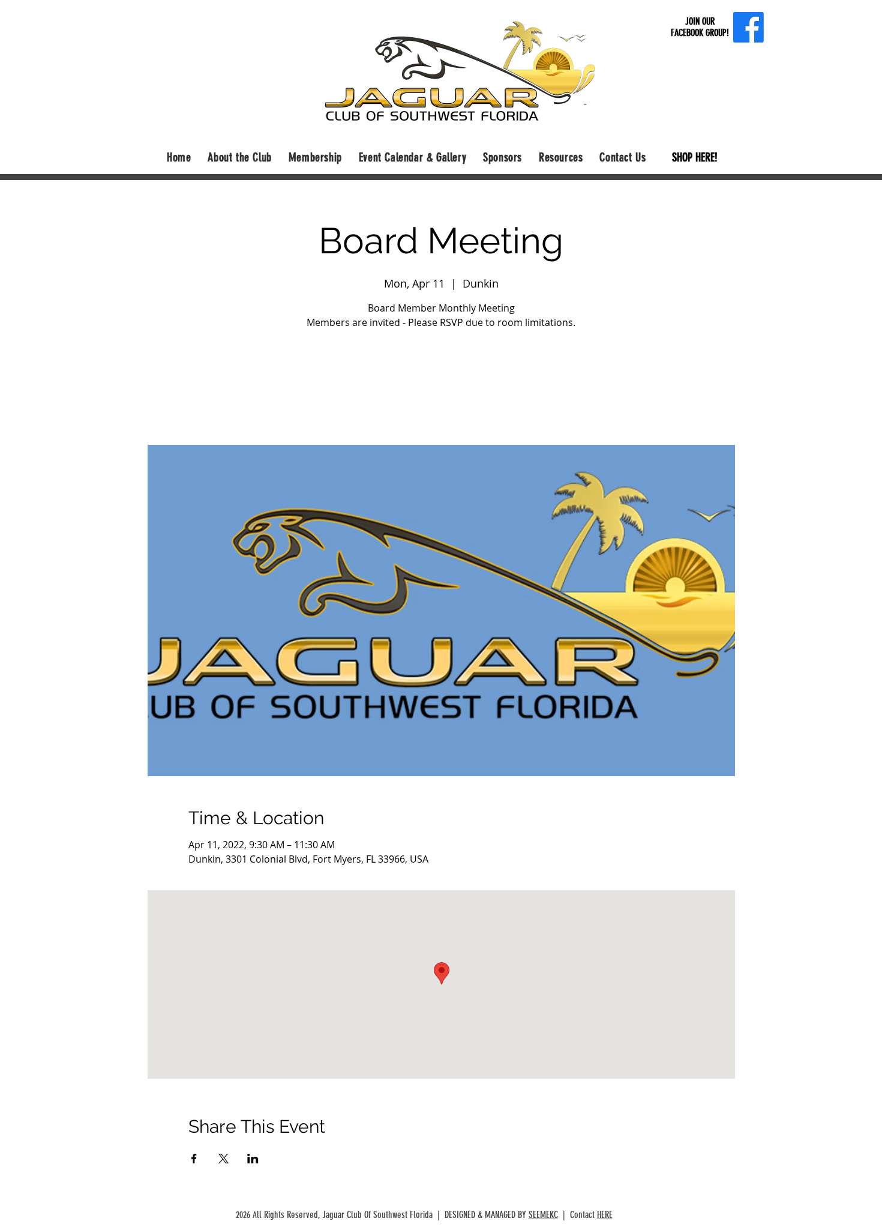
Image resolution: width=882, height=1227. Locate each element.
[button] (239, 157)
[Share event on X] (223, 1158)
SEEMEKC (543, 1214)
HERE (605, 1214)
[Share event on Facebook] (194, 1158)
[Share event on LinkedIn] (253, 1158)
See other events (441, 388)
